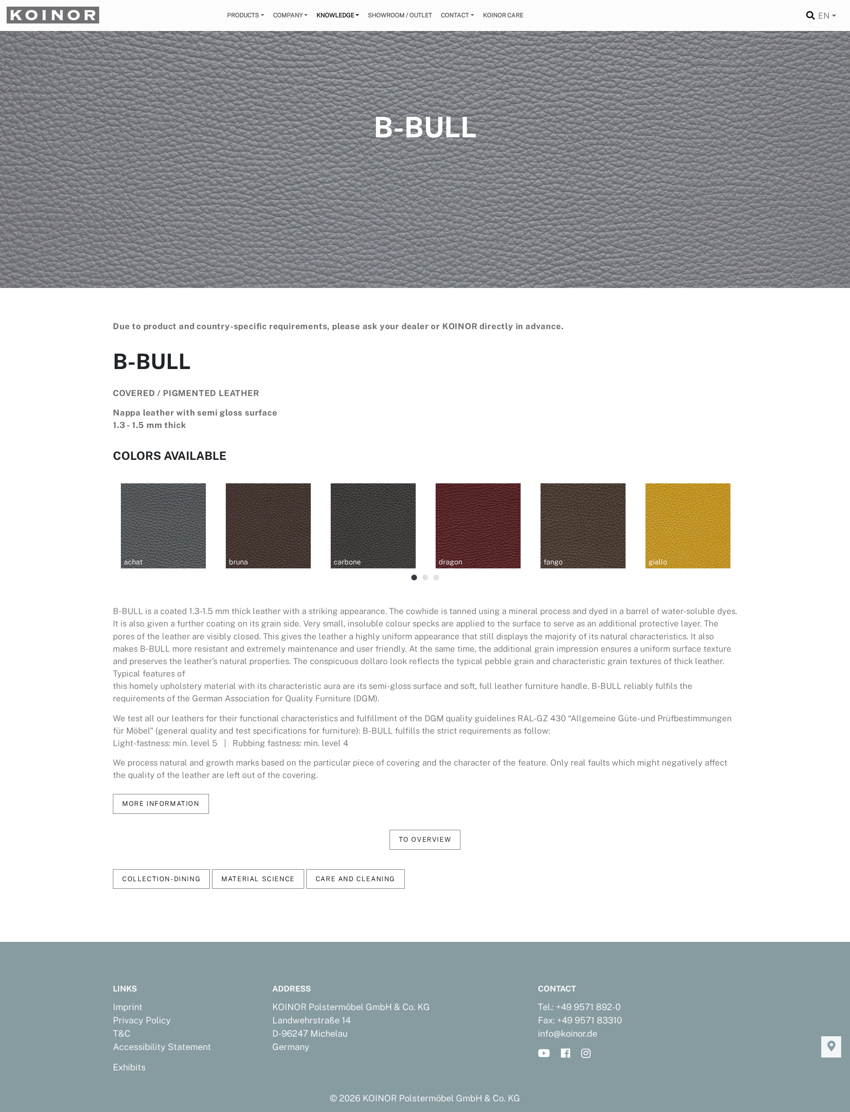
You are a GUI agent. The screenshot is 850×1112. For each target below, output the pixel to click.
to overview (425, 839)
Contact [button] (455, 15)
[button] (414, 578)
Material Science (258, 879)
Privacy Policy (142, 1020)
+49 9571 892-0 (588, 1007)
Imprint (128, 1007)
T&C (122, 1033)
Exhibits (129, 1067)
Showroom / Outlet (400, 15)
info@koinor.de (567, 1033)
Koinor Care (503, 15)
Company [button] (288, 15)
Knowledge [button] (335, 15)
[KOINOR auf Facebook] (568, 1054)
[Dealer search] (831, 1047)
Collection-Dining (161, 879)
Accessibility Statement (162, 1047)
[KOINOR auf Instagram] (588, 1054)
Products (243, 15)
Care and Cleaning (355, 879)
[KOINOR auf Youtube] (546, 1054)
